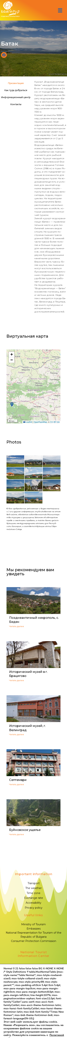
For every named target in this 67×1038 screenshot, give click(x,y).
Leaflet (28, 421)
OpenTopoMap (40, 421)
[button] (60, 10)
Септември (18, 780)
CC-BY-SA (55, 421)
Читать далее (16, 626)
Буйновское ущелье (25, 830)
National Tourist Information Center (33, 954)
